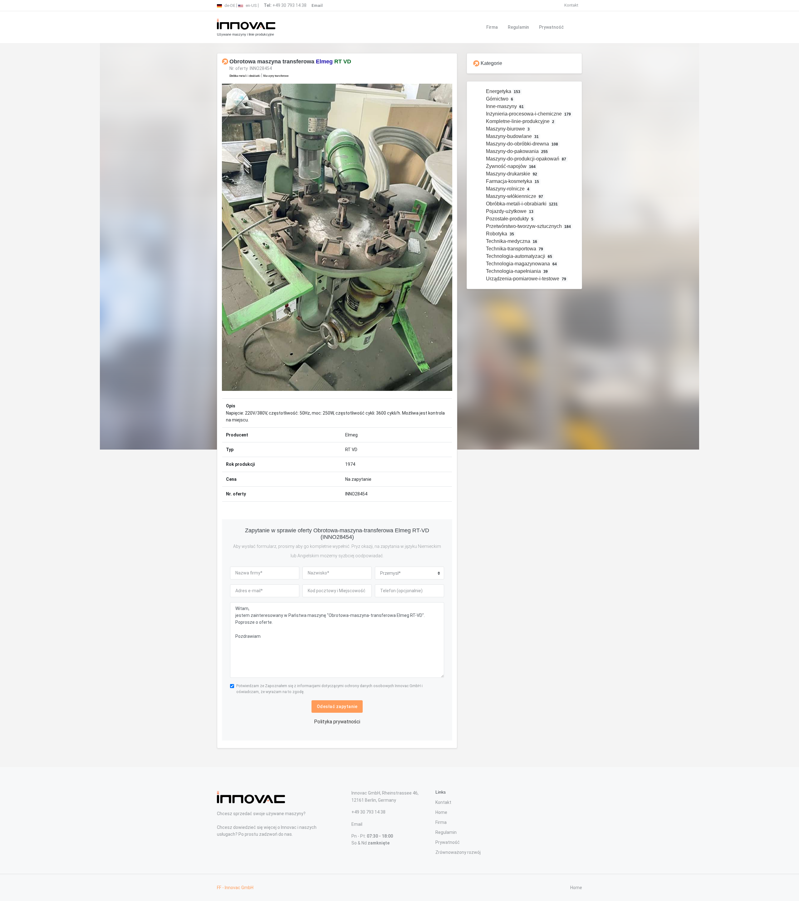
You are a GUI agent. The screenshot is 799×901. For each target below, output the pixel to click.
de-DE (229, 5)
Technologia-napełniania (516, 271)
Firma (492, 27)
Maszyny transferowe (276, 75)
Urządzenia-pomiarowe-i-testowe (525, 278)
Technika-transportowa (514, 248)
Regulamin (518, 27)
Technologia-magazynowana (521, 263)
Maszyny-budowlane (512, 136)
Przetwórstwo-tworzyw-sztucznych (528, 226)
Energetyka (503, 91)
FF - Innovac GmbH (235, 887)
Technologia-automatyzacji (518, 256)
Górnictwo (499, 98)
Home (441, 812)
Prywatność (551, 27)
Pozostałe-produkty (509, 218)
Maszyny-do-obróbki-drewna (521, 143)
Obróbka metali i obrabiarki (244, 75)
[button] (239, 237)
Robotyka (499, 233)
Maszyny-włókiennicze (514, 196)
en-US (251, 5)
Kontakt (571, 5)
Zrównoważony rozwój (458, 852)
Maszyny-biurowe (507, 128)
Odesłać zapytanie (337, 706)
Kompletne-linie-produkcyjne (520, 121)
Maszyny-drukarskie (511, 173)
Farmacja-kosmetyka (512, 181)
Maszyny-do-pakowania (516, 151)
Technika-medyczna (511, 241)
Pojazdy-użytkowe (509, 211)
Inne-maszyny (504, 106)
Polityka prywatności (337, 722)
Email (356, 824)
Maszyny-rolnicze (507, 188)
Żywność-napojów (510, 166)
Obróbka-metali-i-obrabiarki (521, 203)
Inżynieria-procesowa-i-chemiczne (528, 113)
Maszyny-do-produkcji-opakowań (525, 158)
